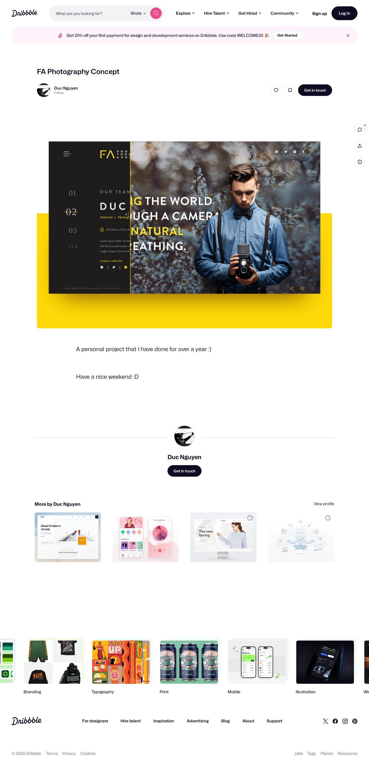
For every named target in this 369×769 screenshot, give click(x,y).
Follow (59, 93)
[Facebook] (335, 720)
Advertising (198, 720)
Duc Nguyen (66, 88)
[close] (348, 35)
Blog (225, 720)
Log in (344, 13)
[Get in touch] (67, 551)
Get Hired (247, 13)
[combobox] (88, 13)
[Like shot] (276, 90)
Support (274, 720)
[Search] (156, 13)
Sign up (319, 13)
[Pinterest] (354, 720)
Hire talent (131, 720)
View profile (324, 503)
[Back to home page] (24, 13)
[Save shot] (290, 90)
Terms (52, 753)
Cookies (88, 753)
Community (282, 13)
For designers (95, 720)
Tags (311, 753)
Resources (347, 753)
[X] (325, 720)
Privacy (69, 753)
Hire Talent (214, 13)
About (248, 720)
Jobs (298, 753)
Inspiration (163, 720)
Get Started (287, 35)
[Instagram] (345, 720)
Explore (183, 13)
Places (327, 753)
